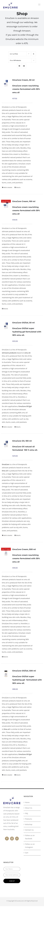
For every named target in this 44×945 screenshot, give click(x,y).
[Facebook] (7, 838)
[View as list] (24, 66)
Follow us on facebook (30, 837)
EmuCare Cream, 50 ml (23, 80)
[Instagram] (12, 838)
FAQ (26, 813)
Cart (26, 853)
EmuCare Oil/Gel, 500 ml (24, 671)
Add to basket (7, 187)
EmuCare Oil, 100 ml (22, 441)
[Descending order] (33, 54)
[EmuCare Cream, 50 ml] (6, 83)
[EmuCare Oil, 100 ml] (6, 444)
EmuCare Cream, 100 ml (23, 201)
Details (18, 187)
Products (28, 819)
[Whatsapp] (17, 838)
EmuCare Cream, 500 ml (24, 549)
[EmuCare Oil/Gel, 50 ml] (6, 326)
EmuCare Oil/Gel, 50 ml (23, 323)
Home (27, 802)
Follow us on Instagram (30, 845)
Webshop (28, 824)
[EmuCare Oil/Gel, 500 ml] (6, 674)
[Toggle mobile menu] (39, 4)
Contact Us (29, 830)
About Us (28, 808)
